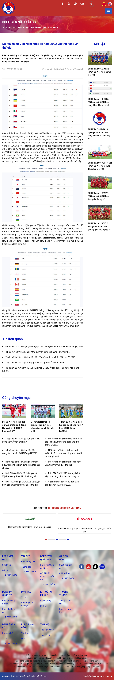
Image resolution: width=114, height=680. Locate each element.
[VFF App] (82, 4)
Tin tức (21, 27)
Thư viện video (47, 630)
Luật (23, 638)
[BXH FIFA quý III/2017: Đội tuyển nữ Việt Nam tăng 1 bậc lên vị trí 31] (100, 88)
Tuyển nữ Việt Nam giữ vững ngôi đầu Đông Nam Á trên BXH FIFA (35, 362)
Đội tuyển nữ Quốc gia (63, 69)
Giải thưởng (45, 600)
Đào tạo (26, 592)
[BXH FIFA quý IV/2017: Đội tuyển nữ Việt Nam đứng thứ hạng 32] (100, 182)
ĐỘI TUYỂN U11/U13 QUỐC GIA (47, 576)
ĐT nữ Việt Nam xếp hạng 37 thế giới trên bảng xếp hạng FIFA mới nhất (37, 352)
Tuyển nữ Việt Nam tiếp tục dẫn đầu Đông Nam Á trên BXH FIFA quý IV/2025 (40, 357)
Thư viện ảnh (46, 635)
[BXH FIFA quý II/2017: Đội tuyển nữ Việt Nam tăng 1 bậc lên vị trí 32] (100, 152)
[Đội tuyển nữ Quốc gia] (3, 27)
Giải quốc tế (64, 573)
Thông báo (26, 567)
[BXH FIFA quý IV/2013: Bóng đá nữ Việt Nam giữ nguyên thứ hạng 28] (100, 212)
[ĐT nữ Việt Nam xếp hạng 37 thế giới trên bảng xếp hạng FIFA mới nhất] (43, 411)
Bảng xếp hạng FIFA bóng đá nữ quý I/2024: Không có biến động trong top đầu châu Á (21, 465)
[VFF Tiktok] (75, 4)
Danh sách (11, 27)
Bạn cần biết (8, 633)
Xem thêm (11, 575)
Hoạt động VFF (28, 561)
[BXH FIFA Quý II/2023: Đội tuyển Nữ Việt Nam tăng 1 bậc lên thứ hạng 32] (100, 118)
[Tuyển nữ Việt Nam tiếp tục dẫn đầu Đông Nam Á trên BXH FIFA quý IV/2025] (71, 411)
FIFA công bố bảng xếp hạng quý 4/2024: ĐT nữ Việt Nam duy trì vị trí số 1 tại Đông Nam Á (63, 453)
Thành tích (53, 27)
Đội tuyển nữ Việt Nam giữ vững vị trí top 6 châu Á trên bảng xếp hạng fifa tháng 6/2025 (63, 442)
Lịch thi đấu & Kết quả (36, 27)
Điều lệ (5, 570)
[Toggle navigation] (108, 11)
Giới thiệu (6, 565)
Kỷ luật (43, 606)
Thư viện (45, 624)
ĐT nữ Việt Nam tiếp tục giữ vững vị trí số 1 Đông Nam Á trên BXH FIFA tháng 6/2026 (44, 346)
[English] (110, 4)
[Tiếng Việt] (104, 4)
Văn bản (25, 633)
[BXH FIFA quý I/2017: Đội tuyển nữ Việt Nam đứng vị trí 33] (100, 58)
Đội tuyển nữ (47, 69)
